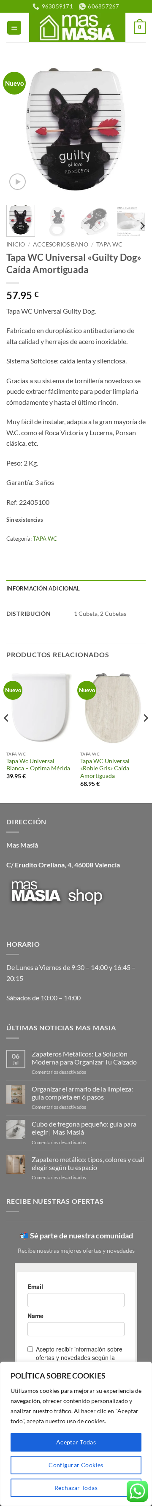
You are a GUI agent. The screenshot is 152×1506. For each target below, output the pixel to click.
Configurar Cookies (76, 1464)
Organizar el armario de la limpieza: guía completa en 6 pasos (82, 1093)
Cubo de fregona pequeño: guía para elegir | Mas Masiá (84, 1128)
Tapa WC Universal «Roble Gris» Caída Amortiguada (105, 768)
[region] (76, 1434)
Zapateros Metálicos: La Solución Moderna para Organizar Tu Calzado (84, 1058)
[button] (14, 28)
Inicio (15, 244)
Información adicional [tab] (43, 588)
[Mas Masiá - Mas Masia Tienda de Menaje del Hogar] (77, 27)
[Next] (132, 129)
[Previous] (19, 129)
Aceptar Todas (76, 1442)
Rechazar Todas (76, 1487)
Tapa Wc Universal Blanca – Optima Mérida (38, 765)
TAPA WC (109, 244)
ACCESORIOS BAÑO (60, 244)
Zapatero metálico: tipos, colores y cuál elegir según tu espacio (88, 1163)
